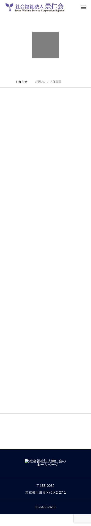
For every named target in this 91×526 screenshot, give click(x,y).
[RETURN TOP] (45, 419)
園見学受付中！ (53, 324)
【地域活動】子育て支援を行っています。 (60, 360)
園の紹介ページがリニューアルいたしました (60, 397)
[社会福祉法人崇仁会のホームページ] (35, 7)
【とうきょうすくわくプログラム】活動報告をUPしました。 (60, 251)
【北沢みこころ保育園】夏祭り (60, 177)
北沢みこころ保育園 (56, 152)
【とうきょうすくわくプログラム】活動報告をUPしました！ (60, 141)
